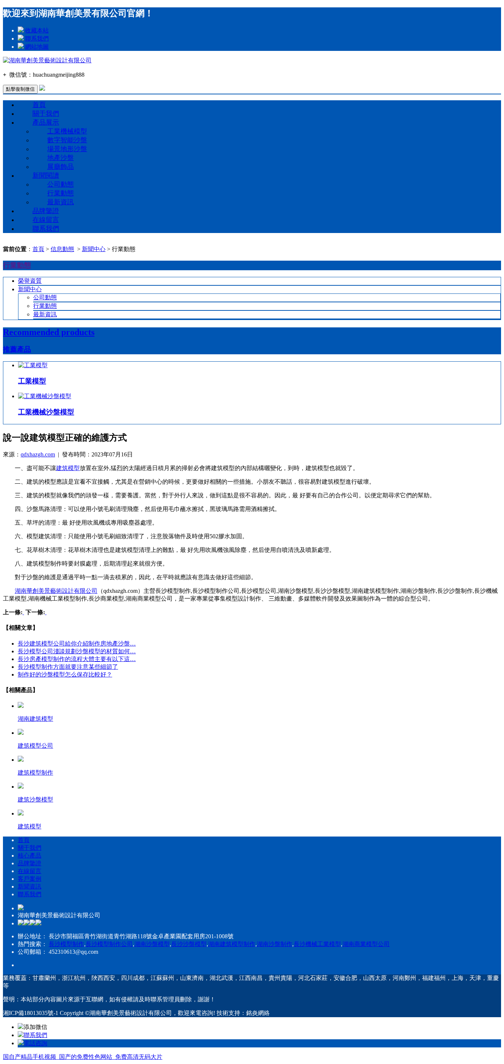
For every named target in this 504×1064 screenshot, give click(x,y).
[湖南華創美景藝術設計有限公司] (47, 60)
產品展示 (45, 122)
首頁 (39, 104)
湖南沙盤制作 (274, 944)
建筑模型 (68, 468)
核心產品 (29, 855)
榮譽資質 (30, 281)
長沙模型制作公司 (109, 944)
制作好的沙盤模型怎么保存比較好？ (65, 674)
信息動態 (62, 249)
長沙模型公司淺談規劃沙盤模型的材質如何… (77, 651)
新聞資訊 (29, 886)
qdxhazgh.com (38, 454)
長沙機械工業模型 (317, 944)
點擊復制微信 (20, 89)
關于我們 (45, 113)
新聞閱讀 (45, 175)
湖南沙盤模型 (152, 944)
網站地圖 (37, 47)
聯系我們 (37, 38)
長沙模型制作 (66, 944)
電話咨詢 (35, 1043)
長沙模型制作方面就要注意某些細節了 (68, 667)
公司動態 (60, 184)
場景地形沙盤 (67, 149)
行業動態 (60, 193)
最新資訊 (60, 202)
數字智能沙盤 (67, 140)
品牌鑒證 (45, 211)
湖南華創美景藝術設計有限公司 (56, 591)
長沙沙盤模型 (189, 944)
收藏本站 (37, 30)
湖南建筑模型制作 (231, 944)
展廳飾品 (60, 166)
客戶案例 (29, 879)
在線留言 (45, 219)
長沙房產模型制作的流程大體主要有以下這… (77, 659)
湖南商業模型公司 (366, 944)
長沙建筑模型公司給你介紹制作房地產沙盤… (77, 643)
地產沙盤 (60, 157)
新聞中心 (94, 249)
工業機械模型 (67, 131)
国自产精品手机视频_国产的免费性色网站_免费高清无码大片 (82, 1057)
